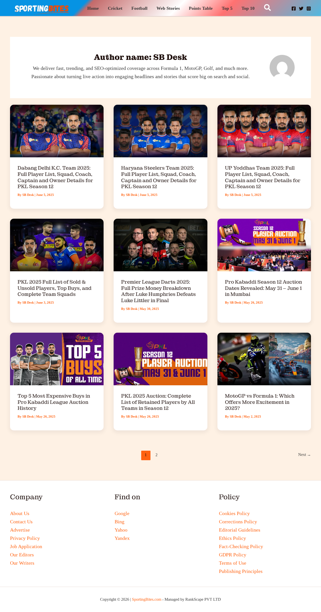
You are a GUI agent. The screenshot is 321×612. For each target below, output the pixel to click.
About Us (19, 513)
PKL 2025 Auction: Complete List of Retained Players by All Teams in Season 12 (158, 402)
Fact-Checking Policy (241, 546)
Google (122, 513)
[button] (267, 8)
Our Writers (22, 563)
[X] (301, 8)
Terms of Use (232, 563)
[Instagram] (308, 8)
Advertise (20, 530)
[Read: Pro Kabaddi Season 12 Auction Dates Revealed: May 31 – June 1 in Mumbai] (264, 244)
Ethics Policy (232, 538)
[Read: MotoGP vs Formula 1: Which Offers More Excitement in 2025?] (264, 358)
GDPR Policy (232, 554)
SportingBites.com (146, 599)
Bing (119, 521)
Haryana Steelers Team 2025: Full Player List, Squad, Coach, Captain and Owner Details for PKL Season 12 (159, 177)
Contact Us (21, 521)
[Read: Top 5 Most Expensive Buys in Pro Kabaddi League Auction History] (57, 358)
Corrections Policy (238, 521)
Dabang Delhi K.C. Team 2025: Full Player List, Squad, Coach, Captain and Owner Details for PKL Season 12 (55, 177)
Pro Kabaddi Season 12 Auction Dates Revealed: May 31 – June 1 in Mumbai (263, 288)
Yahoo (121, 530)
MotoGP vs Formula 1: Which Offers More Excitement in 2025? (259, 402)
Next (304, 454)
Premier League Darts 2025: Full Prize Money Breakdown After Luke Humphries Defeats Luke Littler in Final (158, 291)
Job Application (26, 546)
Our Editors (22, 554)
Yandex (122, 538)
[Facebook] (293, 8)
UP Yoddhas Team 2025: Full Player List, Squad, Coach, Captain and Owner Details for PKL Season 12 (262, 177)
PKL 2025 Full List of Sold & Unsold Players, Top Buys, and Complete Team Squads (55, 288)
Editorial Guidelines (239, 530)
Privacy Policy (25, 538)
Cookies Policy (234, 513)
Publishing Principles (241, 571)
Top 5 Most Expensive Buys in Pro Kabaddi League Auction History (54, 402)
